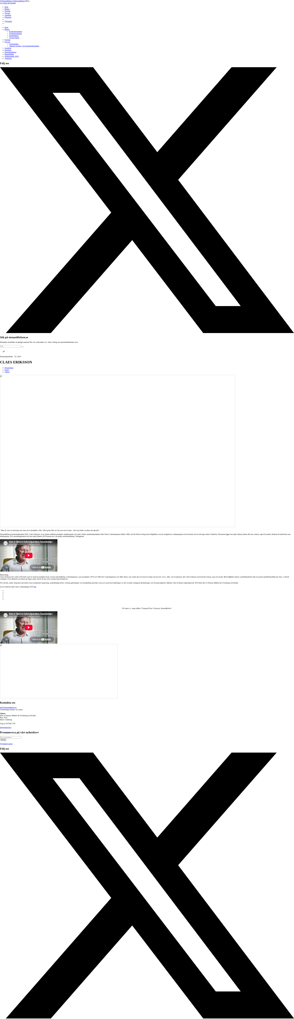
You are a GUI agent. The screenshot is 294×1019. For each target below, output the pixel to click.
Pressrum (8, 17)
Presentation (9, 368)
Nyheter (7, 11)
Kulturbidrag (13, 36)
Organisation (13, 44)
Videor (7, 372)
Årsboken (8, 58)
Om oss (7, 13)
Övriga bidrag (14, 38)
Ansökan (8, 15)
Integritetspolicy (6, 727)
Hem (6, 7)
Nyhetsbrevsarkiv (6, 744)
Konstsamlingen (10, 52)
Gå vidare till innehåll (8, 3)
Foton (7, 370)
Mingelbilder (9, 54)
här (35, 587)
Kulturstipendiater (15, 32)
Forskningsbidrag (15, 34)
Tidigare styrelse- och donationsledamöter (24, 46)
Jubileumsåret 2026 (12, 56)
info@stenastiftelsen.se (8, 707)
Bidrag (7, 9)
